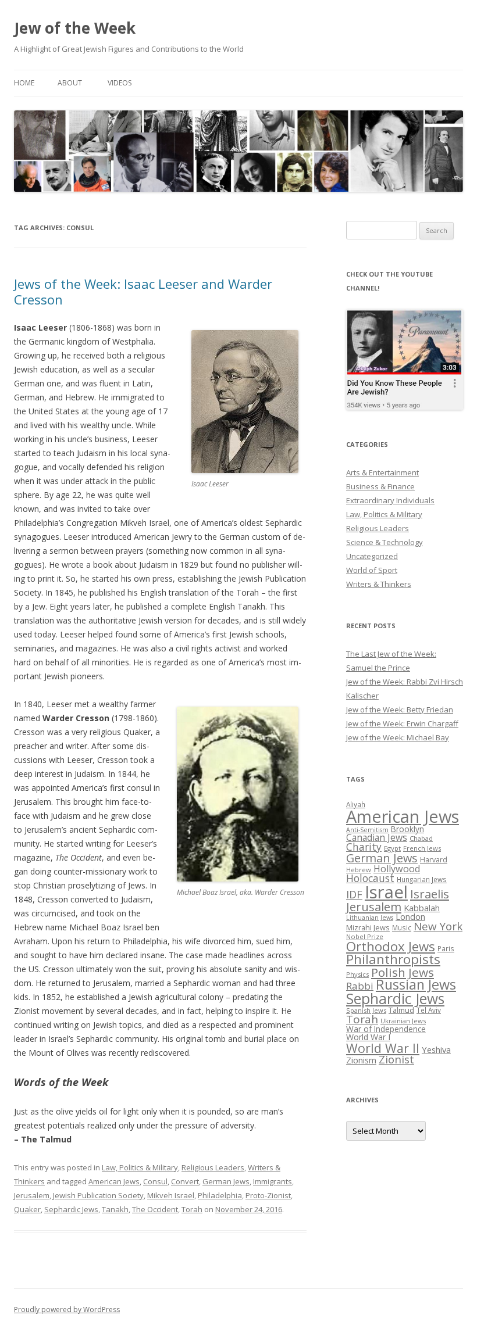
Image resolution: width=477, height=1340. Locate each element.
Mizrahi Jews (368, 927)
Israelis (429, 894)
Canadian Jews (376, 837)
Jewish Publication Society (98, 1195)
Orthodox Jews (390, 946)
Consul (155, 1181)
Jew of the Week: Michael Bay (397, 737)
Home (24, 83)
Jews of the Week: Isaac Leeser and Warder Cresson (143, 291)
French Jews (422, 848)
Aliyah (355, 804)
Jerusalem (31, 1195)
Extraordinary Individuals (390, 500)
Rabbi (359, 986)
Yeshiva (436, 1049)
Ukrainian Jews (403, 1020)
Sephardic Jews (71, 1209)
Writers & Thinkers (378, 584)
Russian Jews (416, 984)
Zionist (396, 1059)
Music (401, 927)
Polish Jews (402, 972)
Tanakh (115, 1209)
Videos (119, 83)
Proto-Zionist (268, 1195)
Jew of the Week (75, 27)
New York (438, 926)
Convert (185, 1181)
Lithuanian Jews (369, 917)
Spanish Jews (366, 1010)
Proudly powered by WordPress (67, 1309)
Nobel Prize (364, 936)
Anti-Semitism (367, 830)
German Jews (226, 1181)
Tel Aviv (429, 1010)
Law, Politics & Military (140, 1167)
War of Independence (386, 1028)
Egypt (392, 848)
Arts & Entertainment (382, 472)
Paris (445, 948)
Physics (357, 974)
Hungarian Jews (422, 879)
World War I (368, 1036)
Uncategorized (372, 556)
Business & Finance (380, 486)
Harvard (433, 860)
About (70, 83)
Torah (191, 1209)
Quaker (27, 1209)
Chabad (421, 838)
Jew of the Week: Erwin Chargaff (402, 723)
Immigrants (272, 1181)
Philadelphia (220, 1195)
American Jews (114, 1181)
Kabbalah (422, 907)
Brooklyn (407, 828)
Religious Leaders (212, 1167)
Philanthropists (393, 959)
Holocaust (370, 878)
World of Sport (371, 570)
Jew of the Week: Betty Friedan (399, 709)
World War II (382, 1048)
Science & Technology (384, 542)
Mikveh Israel (170, 1195)
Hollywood (396, 868)
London (410, 916)
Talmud (401, 1010)
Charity (364, 847)
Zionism (361, 1060)
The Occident (155, 1209)
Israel (386, 892)
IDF (354, 894)
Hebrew (358, 869)
